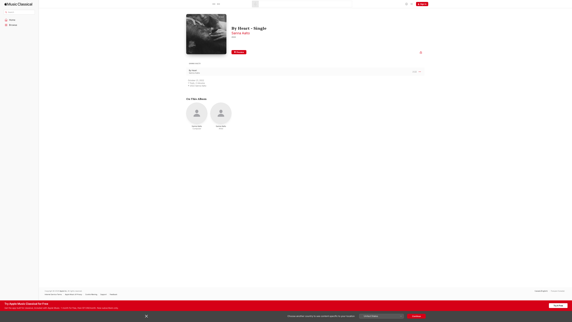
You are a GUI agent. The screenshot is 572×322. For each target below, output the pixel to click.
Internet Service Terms (53, 294)
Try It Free (558, 305)
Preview (240, 52)
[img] (18, 4)
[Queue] (411, 4)
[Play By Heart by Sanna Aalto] (183, 72)
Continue (416, 316)
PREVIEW (413, 71)
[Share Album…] (421, 52)
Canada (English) (541, 291)
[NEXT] (218, 4)
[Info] (406, 4)
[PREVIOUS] (213, 4)
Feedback (113, 294)
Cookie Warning (91, 294)
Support (103, 294)
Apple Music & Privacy (73, 294)
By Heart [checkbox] (193, 70)
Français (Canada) (558, 291)
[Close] (146, 316)
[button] (19, 20)
